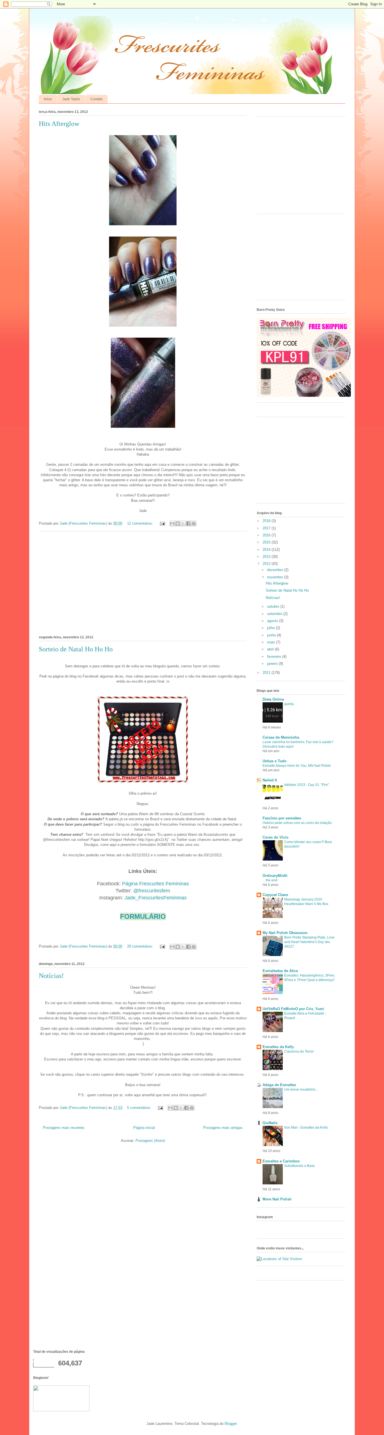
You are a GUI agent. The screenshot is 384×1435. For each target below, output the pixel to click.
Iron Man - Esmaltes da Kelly (306, 1127)
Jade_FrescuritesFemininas (156, 898)
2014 (267, 549)
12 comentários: (140, 523)
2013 (267, 556)
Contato (97, 99)
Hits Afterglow (59, 123)
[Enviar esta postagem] (162, 523)
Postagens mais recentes (64, 1128)
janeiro (273, 663)
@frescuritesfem (151, 890)
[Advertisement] (143, 582)
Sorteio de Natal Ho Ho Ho (76, 649)
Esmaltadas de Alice (280, 971)
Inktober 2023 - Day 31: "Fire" (306, 785)
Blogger (231, 1423)
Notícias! (51, 975)
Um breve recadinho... (301, 1089)
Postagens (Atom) (150, 1140)
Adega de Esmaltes (279, 1085)
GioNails (270, 1123)
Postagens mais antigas (223, 1128)
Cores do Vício (275, 837)
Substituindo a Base (299, 1166)
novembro (275, 577)
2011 (267, 672)
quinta (289, 704)
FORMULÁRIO (143, 916)
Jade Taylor (71, 99)
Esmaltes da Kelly (278, 1047)
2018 (267, 521)
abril (271, 649)
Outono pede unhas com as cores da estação (297, 823)
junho (272, 635)
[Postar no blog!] (177, 523)
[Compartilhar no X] (183, 523)
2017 (267, 528)
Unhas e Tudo (274, 761)
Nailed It (270, 780)
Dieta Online (273, 699)
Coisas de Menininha (281, 737)
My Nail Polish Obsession (285, 933)
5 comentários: (139, 1108)
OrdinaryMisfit (275, 876)
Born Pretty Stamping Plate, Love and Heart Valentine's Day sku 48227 (309, 941)
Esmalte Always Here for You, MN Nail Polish (297, 766)
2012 (267, 563)
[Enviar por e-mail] (172, 523)
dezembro (275, 570)
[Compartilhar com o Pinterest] (193, 523)
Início (48, 99)
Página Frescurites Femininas (155, 883)
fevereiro (274, 656)
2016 (267, 535)
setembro (275, 614)
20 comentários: (140, 946)
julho (271, 628)
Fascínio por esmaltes (282, 818)
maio (271, 642)
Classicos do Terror (299, 1051)
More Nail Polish (277, 1199)
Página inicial (144, 1128)
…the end (270, 880)
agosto (273, 621)
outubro (273, 606)
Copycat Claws (275, 895)
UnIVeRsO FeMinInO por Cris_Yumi (293, 1009)
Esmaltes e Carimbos (281, 1161)
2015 (267, 542)
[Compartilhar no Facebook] (188, 523)
